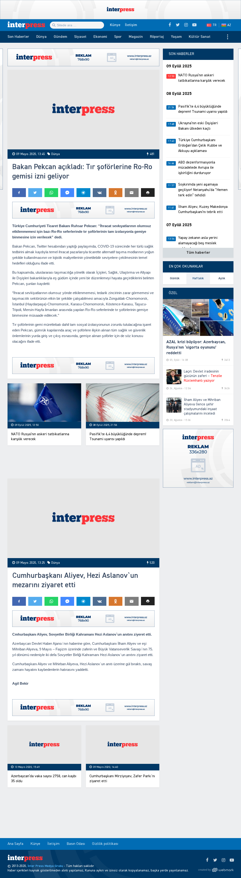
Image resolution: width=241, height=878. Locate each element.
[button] (148, 192)
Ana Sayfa (15, 844)
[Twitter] (215, 860)
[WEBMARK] (215, 869)
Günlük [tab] (175, 278)
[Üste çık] (228, 865)
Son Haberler (18, 37)
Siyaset (80, 37)
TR (215, 25)
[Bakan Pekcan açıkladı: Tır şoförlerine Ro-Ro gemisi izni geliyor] (83, 109)
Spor (118, 37)
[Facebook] (207, 860)
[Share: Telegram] (83, 192)
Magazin (136, 37)
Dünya (41, 37)
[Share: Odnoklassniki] (115, 192)
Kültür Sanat (199, 37)
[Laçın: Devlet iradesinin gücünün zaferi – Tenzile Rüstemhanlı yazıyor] (173, 376)
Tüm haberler (198, 253)
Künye (115, 25)
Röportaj (157, 37)
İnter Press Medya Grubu (45, 866)
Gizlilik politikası (105, 844)
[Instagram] (223, 860)
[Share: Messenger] (67, 192)
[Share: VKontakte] (99, 192)
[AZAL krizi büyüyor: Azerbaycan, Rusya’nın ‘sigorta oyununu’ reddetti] (198, 317)
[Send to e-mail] (131, 192)
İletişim (131, 25)
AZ (229, 25)
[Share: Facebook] (19, 192)
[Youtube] (232, 860)
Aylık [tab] (221, 278)
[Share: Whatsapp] (51, 192)
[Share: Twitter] (35, 192)
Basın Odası (76, 844)
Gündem (60, 37)
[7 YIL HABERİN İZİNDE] (29, 25)
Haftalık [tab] (198, 278)
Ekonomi (100, 37)
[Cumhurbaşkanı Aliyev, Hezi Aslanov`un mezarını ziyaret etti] (83, 518)
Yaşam (176, 37)
